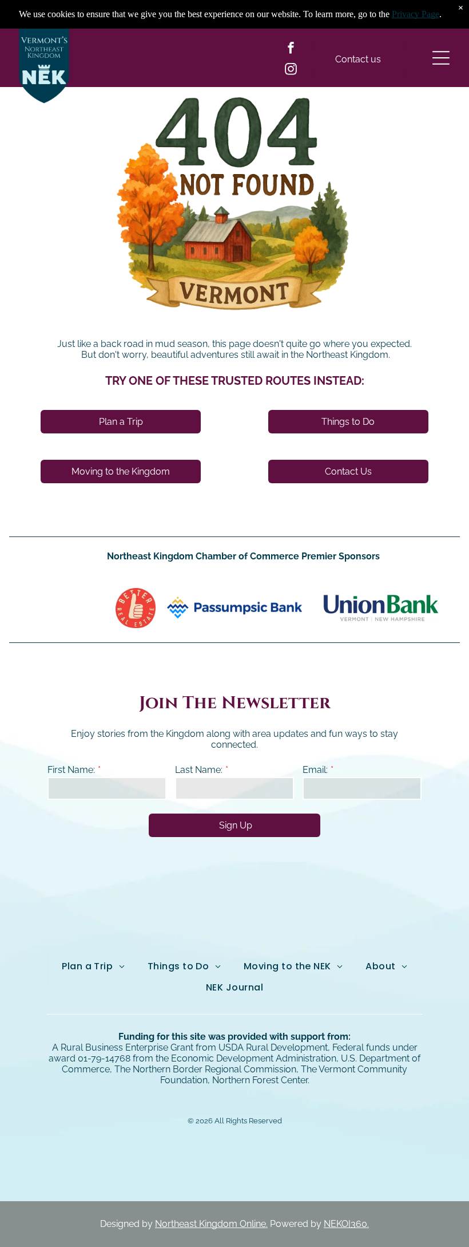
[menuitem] (93, 966)
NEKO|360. (346, 1223)
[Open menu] (441, 57)
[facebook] (290, 49)
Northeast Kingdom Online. (211, 1223)
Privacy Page (415, 14)
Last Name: (198, 769)
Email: (315, 769)
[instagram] (290, 70)
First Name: (71, 769)
